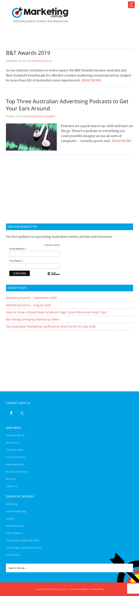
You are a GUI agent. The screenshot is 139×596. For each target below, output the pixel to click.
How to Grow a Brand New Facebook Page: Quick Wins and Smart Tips (56, 312)
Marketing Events (15, 464)
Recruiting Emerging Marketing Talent (32, 319)
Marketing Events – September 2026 (31, 298)
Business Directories (17, 471)
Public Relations (14, 533)
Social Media (12, 554)
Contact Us (12, 486)
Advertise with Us (15, 435)
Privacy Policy (97, 589)
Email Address (18, 248)
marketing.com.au (42, 60)
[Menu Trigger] (131, 4)
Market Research (15, 525)
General (10, 518)
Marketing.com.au (67, 15)
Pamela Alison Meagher (42, 116)
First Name (16, 260)
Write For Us (12, 442)
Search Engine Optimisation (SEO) (24, 547)
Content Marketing (16, 511)
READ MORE (91, 80)
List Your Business (15, 457)
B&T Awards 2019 (28, 52)
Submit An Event (14, 449)
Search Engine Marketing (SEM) (22, 540)
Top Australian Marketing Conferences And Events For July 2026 (51, 326)
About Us (11, 478)
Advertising (11, 504)
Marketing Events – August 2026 (28, 305)
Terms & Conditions (80, 589)
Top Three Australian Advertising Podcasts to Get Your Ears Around (67, 104)
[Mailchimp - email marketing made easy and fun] (53, 276)
